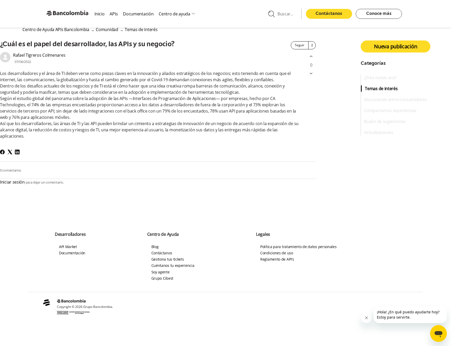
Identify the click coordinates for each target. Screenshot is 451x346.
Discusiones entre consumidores (395, 99)
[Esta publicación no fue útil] (311, 73)
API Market (68, 246)
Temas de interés (141, 29)
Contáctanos (329, 13)
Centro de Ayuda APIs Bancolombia (55, 29)
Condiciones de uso (276, 252)
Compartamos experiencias (390, 110)
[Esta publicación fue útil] (311, 56)
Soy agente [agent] (160, 271)
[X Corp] (10, 152)
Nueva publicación (395, 46)
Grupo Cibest (162, 278)
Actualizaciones (378, 132)
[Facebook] (2, 152)
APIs (114, 14)
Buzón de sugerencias (385, 121)
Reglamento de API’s (277, 259)
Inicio (99, 14)
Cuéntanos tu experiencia (172, 265)
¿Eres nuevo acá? (380, 77)
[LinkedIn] (17, 152)
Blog (155, 246)
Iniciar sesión (12, 182)
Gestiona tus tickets (167, 259)
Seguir (299, 45)
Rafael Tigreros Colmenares (39, 55)
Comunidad (107, 29)
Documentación (138, 14)
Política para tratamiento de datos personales (298, 246)
